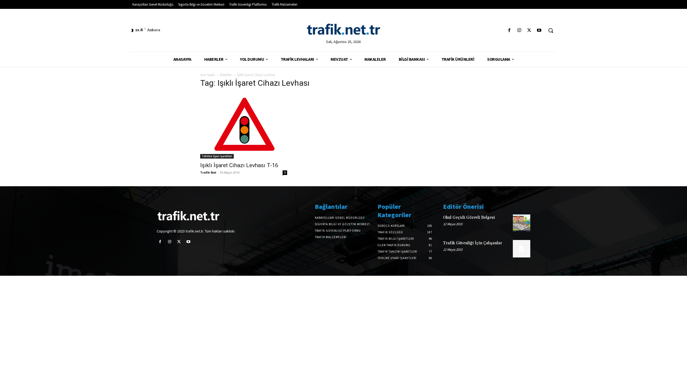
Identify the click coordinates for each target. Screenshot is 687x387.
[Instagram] (519, 30)
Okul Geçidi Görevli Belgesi (469, 217)
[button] (550, 30)
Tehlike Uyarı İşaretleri (217, 156)
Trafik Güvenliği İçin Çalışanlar (472, 243)
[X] (529, 30)
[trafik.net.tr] (343, 29)
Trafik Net (208, 172)
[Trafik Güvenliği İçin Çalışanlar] (521, 248)
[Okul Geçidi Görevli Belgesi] (521, 223)
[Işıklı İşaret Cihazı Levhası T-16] (243, 126)
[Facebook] (509, 30)
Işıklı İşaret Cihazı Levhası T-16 (239, 165)
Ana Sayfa (207, 75)
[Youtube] (539, 30)
